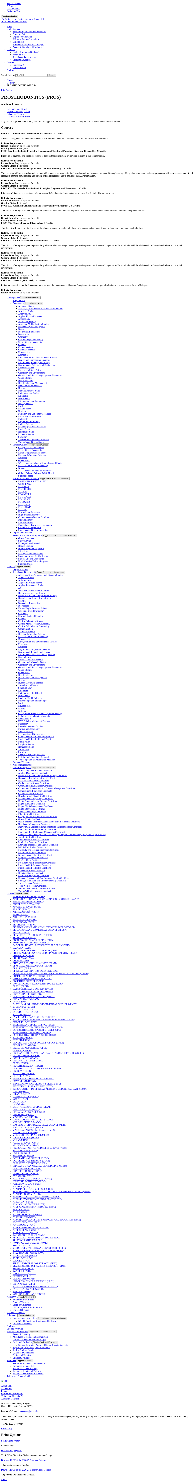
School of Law (25, 688)
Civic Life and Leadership (30, 342)
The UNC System (21, 1310)
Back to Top (6, 1428)
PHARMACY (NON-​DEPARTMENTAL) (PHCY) (36, 1196)
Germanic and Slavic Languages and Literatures (40, 375)
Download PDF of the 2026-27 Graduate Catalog (23, 1460)
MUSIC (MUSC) (20, 1140)
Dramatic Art (24, 352)
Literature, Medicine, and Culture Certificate (38, 845)
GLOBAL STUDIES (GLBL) (26, 1055)
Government (24, 460)
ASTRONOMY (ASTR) (24, 922)
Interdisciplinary (25, 520)
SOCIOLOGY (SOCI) (23, 1258)
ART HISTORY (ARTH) (24, 917)
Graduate (11, 49)
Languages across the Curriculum (33, 556)
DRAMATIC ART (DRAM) (26, 999)
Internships (23, 551)
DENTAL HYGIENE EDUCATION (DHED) (34, 996)
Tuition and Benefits (22, 1355)
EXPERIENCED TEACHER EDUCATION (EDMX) (38, 1027)
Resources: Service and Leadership (28, 1373)
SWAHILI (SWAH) (22, 1271)
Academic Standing (21, 1334)
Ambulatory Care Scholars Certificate (35, 770)
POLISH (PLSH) (20, 1212)
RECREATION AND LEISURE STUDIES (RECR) (37, 1237)
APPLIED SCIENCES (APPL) (27, 907)
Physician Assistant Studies (30, 726)
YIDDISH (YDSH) (22, 1291)
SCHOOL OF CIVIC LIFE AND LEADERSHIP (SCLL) (39, 1248)
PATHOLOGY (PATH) (23, 1176)
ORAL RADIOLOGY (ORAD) (27, 1171)
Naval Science (24, 408)
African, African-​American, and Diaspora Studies (40, 575)
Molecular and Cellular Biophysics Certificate (38, 850)
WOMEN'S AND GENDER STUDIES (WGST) (35, 1286)
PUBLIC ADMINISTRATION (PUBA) (31, 1227)
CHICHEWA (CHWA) (23, 958)
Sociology (22, 437)
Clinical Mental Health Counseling (34, 623)
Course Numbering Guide (18, 111)
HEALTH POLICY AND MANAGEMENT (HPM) (37, 1068)
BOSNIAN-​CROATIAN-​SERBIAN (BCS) (33, 940)
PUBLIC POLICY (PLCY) (25, 1232)
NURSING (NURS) (22, 1153)
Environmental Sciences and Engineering (36, 365)
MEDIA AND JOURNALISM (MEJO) (31, 1135)
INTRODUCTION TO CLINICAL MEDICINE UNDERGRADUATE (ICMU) (50, 1089)
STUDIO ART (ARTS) (23, 1268)
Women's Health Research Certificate (35, 891)
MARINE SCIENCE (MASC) (27, 1122)
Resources (11, 1360)
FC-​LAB (22, 509)
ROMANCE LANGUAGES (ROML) (30, 1243)
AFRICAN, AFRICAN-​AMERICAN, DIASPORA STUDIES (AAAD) (46, 899)
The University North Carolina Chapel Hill (22, 19)
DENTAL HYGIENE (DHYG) (27, 994)
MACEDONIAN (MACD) (25, 1117)
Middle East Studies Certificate (32, 847)
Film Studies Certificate (28, 814)
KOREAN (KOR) (21, 1099)
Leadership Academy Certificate (32, 842)
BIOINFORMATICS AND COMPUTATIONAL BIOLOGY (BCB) (44, 927)
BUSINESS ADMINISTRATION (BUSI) (32, 942)
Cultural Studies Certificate (30, 793)
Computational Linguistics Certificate (35, 791)
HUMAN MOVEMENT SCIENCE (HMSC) (33, 1078)
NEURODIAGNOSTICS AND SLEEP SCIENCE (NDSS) (40, 1148)
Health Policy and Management (32, 383)
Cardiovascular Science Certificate (33, 783)
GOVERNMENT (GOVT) (25, 1058)
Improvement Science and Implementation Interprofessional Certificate (50, 827)
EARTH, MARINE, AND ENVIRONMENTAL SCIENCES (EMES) (45, 1004)
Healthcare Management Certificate (34, 824)
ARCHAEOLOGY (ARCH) (26, 912)
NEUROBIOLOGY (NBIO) (26, 1145)
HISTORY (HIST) (21, 1076)
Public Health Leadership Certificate (34, 868)
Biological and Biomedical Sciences (34, 598)
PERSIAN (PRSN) (21, 1186)
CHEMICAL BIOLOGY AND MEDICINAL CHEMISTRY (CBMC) (45, 953)
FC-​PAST (22, 491)
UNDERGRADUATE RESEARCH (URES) (33, 1281)
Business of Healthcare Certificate (33, 780)
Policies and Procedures (17, 1331)
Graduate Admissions (22, 1323)
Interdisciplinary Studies (29, 390)
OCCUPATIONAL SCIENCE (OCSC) (31, 1158)
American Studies (26, 311)
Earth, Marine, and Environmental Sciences (37, 357)
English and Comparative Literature (34, 360)
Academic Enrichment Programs (27, 47)
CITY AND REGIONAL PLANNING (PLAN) (35, 963)
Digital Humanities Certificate (31, 803)
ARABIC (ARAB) (21, 909)
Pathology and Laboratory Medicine (34, 414)
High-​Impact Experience (29, 514)
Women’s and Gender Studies (31, 442)
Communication (25, 347)
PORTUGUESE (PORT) (24, 1217)
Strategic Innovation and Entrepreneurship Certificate (42, 880)
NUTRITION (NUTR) (23, 1155)
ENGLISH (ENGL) (22, 1014)
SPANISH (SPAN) (21, 1261)
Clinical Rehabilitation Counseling (33, 626)
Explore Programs (15, 1329)
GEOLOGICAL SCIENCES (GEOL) (30, 1048)
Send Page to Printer (10, 1441)
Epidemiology (24, 657)
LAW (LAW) (19, 1104)
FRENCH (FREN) (21, 1040)
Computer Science (26, 349)
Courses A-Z (18, 65)
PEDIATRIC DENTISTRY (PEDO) (29, 1181)
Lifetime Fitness (25, 522)
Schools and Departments (24, 57)
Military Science (25, 403)
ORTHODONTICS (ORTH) (26, 1173)
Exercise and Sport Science (30, 370)
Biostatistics (23, 334)
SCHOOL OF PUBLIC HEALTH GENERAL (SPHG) (38, 1250)
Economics (23, 355)
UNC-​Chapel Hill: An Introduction (28, 1307)
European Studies (26, 367)
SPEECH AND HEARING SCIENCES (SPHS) (35, 1263)
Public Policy (24, 429)
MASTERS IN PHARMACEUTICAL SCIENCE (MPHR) (40, 1125)
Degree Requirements (22, 36)
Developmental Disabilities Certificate (35, 796)
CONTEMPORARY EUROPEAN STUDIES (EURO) (38, 983)
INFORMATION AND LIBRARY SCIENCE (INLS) (37, 1084)
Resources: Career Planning (25, 1368)
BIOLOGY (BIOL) (21, 932)
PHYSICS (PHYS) (21, 1209)
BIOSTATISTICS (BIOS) (24, 937)
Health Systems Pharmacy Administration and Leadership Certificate (49, 821)
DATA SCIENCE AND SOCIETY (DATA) (33, 989)
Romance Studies (26, 434)
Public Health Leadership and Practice (35, 739)
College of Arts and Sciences (31, 447)
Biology (22, 329)
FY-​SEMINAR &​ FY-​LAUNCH (33, 481)
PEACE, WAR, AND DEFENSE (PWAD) (32, 1178)
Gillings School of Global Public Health (36, 473)
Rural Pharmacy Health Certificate (33, 875)
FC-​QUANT (24, 504)
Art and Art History (27, 321)
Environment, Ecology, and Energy (34, 362)
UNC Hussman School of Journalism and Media (40, 463)
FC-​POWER (24, 502)
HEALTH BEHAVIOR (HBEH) (28, 1066)
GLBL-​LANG (25, 484)
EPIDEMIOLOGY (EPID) (25, 1022)
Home (9, 26)
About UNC (12, 1297)
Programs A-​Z (19, 300)
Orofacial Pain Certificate (29, 860)
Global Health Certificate (29, 819)
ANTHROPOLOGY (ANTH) (26, 904)
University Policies (21, 1358)
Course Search (19, 67)
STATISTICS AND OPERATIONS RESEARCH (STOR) (39, 1266)
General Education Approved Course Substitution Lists (43, 1345)
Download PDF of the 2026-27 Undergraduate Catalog (26, 1470)
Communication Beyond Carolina (33, 517)
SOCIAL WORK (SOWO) (25, 1255)
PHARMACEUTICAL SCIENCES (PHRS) (33, 1189)
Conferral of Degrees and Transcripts (29, 1339)
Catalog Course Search (17, 109)
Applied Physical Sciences (30, 316)
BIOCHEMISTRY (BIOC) (25, 924)
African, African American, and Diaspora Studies (40, 308)
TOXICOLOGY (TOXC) (24, 1273)
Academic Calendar (16, 1312)
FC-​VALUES (24, 494)
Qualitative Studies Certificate (31, 870)
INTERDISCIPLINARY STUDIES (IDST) (33, 1086)
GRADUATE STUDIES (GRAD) (28, 1060)
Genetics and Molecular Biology (33, 662)
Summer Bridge (25, 564)
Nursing (22, 468)
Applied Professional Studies (31, 585)
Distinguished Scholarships (30, 553)
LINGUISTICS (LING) (23, 1114)
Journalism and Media (28, 685)
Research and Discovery (29, 512)
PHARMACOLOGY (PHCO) (27, 1194)
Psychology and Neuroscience (32, 426)
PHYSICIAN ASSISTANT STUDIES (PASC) (34, 1207)
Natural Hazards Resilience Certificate (35, 855)
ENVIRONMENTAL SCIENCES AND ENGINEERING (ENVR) (44, 1019)
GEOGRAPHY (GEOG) (24, 1045)
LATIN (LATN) (20, 1101)
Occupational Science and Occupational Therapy (40, 713)
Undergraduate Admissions (25, 1318)
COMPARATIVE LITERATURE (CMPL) (32, 978)
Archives (11, 70)
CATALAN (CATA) (22, 948)
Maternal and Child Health (30, 693)
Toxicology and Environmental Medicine (36, 759)
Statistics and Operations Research (33, 439)
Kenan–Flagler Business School (32, 452)
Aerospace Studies (26, 306)
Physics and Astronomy (29, 421)
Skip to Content (14, 3)
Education (22, 458)
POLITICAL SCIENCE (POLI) (27, 1214)
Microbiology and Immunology (32, 401)
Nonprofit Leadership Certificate (33, 857)
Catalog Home (13, 8)
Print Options (7, 90)
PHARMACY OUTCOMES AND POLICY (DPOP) (37, 1199)
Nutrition (22, 411)
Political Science (25, 424)
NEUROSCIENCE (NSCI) (25, 1150)
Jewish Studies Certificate (29, 837)
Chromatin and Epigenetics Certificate (35, 786)
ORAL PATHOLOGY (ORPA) (27, 1168)
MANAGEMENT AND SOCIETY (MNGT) (33, 1119)
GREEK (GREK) (21, 1063)
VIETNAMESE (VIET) (24, 1284)
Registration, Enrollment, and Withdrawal (31, 1347)
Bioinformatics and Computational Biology (37, 595)
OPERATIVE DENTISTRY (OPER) (30, 1163)
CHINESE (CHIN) (21, 960)
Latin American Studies (28, 393)
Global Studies (25, 378)
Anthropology (24, 314)
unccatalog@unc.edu (28, 1411)
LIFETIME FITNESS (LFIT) (26, 1109)
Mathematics (24, 398)
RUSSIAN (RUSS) (21, 1245)
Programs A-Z (19, 34)
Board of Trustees (21, 1302)
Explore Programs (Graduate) (26, 52)
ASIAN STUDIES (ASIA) (25, 919)
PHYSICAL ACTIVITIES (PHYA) (29, 1204)
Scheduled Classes (15, 114)
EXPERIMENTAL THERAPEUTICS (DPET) (34, 1035)
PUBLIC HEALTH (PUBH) (26, 1230)
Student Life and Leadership (31, 559)
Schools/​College (20, 445)
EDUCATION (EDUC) (23, 1009)
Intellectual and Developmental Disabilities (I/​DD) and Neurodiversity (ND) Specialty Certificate (61, 834)
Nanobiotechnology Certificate (32, 852)
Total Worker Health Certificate (32, 886)
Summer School (25, 476)
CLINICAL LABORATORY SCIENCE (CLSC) (35, 971)
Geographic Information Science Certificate (37, 816)
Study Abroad (24, 541)
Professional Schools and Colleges (28, 44)
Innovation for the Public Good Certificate (37, 829)
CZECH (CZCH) (21, 986)
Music (21, 406)
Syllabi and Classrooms (23, 1352)
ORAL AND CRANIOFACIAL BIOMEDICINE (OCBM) (40, 1166)
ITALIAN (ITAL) (21, 1091)
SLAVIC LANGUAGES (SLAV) (28, 1253)
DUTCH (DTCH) (21, 1001)
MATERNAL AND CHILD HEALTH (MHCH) (35, 1130)
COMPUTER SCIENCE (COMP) (28, 981)
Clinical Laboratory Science (30, 621)
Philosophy (23, 419)
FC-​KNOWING (25, 507)
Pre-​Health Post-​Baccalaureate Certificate (37, 862)
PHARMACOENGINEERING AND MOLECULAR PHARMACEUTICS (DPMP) (52, 1191)
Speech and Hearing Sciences (31, 754)
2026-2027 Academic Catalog (14, 21)
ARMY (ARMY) (20, 914)
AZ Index (11, 6)
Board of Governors (22, 1305)
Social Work (23, 749)
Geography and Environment (31, 373)
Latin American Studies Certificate (33, 839)
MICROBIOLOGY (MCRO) (26, 1137)
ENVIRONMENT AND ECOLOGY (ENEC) (34, 1017)
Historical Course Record (18, 116)
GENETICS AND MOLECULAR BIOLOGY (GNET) (38, 1042)
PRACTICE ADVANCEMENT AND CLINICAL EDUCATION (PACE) (47, 1219)
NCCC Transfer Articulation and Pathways (37, 1321)
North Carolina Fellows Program (33, 561)
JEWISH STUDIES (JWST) (26, 1096)
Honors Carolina (25, 546)
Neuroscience (24, 706)
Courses (10, 62)
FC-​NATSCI (24, 499)
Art (19, 588)
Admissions (12, 1315)
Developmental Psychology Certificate (35, 798)
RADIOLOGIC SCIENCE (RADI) (29, 1235)
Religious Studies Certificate (31, 873)
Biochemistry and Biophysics (31, 326)
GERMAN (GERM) (22, 1050)
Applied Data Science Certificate (33, 773)
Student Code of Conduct (24, 1350)
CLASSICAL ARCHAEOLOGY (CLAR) (32, 966)
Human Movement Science (30, 683)
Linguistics (23, 396)
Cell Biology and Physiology (31, 611)
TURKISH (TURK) (22, 1276)
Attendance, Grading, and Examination (30, 1337)
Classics (22, 344)
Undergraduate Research (29, 543)
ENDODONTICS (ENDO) (25, 1012)
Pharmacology (24, 718)
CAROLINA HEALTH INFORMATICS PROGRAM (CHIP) (41, 945)
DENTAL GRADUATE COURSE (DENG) (33, 991)
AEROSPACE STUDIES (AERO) (29, 896)
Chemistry (23, 337)
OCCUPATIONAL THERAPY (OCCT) (31, 1160)
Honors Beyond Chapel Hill (31, 548)
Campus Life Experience (29, 527)
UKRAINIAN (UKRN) (24, 1278)
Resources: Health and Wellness (27, 1371)
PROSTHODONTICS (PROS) (27, 1222)
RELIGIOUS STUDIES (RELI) (27, 1240)
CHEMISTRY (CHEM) (23, 955)
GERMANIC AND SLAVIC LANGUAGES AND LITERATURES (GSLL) (48, 1053)
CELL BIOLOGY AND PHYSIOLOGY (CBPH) (35, 950)
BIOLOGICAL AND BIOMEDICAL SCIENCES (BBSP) (40, 930)
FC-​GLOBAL (24, 497)
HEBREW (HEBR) (22, 1071)
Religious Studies (26, 432)
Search (52, 75)
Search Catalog (8, 75)
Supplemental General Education (33, 530)
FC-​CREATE (24, 489)
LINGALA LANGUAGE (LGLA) (29, 1112)
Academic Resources (22, 765)
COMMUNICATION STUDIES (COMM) (32, 976)
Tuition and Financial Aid (18, 1376)
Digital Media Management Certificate (35, 806)
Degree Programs (20, 569)
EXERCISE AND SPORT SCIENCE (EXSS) (34, 1025)
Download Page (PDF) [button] (11, 1450)
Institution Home (14, 11)
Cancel (4, 1479)
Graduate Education (22, 60)
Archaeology (24, 319)
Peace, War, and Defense (29, 416)
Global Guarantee (26, 538)
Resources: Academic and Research (29, 1363)
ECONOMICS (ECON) (24, 1007)
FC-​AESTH (23, 486)
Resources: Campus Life (24, 1366)
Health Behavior (25, 380)
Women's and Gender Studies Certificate (36, 888)
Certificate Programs (22, 767)
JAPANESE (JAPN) (22, 1094)
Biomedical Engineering (29, 331)
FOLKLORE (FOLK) (23, 1037)
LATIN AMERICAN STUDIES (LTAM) (32, 1107)
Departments (18, 42)
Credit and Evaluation (22, 1342)
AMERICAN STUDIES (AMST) (28, 901)
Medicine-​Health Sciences (30, 385)
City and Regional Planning (30, 339)
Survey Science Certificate (30, 883)
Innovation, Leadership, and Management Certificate (42, 832)
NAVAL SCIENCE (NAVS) (26, 1143)
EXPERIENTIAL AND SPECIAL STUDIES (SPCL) (37, 1030)
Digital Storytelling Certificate (31, 809)
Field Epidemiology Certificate (32, 811)
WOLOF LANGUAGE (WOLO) (28, 1289)
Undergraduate (13, 29)
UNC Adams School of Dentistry (33, 465)
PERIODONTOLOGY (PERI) (27, 1184)
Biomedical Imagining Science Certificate (37, 778)
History (21, 388)
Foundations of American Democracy (35, 525)
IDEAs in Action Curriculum (26, 39)
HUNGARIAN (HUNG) (24, 1081)
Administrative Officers (23, 1299)
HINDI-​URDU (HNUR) (24, 1073)
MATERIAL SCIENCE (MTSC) (28, 1127)
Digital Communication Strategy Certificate (37, 801)
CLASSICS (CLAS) (22, 968)
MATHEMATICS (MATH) (25, 1132)
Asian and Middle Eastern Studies (33, 324)
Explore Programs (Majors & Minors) (29, 31)
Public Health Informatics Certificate (34, 865)
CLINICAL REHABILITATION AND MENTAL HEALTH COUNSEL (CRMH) (51, 973)
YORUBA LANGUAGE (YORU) (29, 1294)
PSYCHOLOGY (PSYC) (24, 1225)
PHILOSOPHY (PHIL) (23, 1202)
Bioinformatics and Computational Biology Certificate (42, 775)
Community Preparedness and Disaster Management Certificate (46, 788)
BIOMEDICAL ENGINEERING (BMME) (32, 935)
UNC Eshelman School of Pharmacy (35, 470)
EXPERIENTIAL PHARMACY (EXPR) (32, 1032)
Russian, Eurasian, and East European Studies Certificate (44, 878)
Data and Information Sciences (32, 455)
